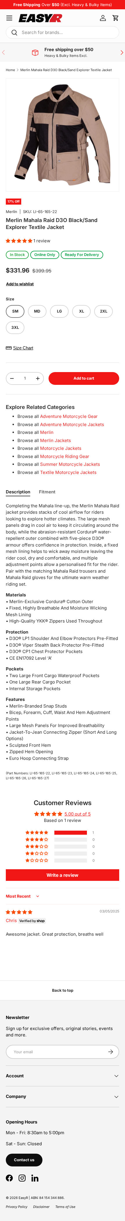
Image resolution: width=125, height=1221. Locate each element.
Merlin (11, 211)
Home (10, 70)
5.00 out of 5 (78, 814)
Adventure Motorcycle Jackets (72, 424)
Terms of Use (65, 1207)
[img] (19, 912)
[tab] (18, 492)
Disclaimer (41, 1207)
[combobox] (62, 32)
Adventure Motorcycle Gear (69, 416)
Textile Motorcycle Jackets (68, 472)
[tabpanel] (62, 632)
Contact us (24, 1159)
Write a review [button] (62, 875)
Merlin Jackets (55, 440)
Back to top (62, 990)
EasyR (23, 1198)
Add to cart (84, 378)
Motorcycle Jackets (60, 448)
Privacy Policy (16, 1207)
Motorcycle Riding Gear (64, 456)
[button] (115, 18)
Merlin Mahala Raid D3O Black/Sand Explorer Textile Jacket (66, 70)
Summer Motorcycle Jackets (70, 464)
